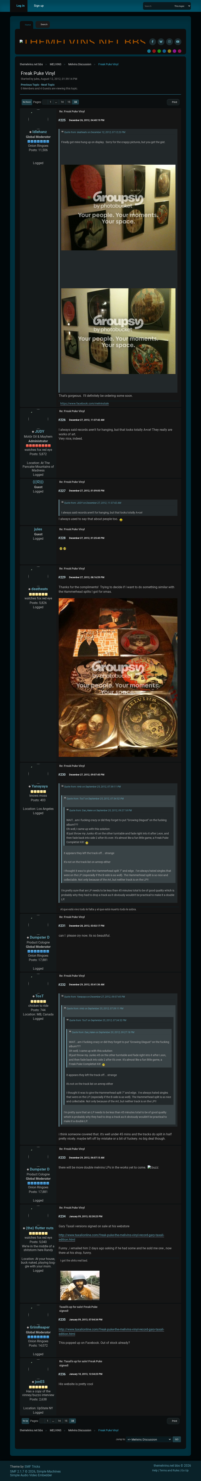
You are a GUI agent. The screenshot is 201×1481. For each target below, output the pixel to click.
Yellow (169, 51)
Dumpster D (39, 937)
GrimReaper (40, 1327)
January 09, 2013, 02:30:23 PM (85, 1216)
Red (154, 51)
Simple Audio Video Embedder (31, 1475)
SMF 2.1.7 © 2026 (22, 1471)
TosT (39, 996)
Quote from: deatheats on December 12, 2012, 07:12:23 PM (94, 132)
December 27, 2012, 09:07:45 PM (86, 774)
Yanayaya (40, 786)
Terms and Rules (169, 1470)
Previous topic (30, 84)
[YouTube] (178, 41)
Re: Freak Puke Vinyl (72, 111)
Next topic (48, 84)
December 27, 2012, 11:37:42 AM (86, 420)
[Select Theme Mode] (52, 6)
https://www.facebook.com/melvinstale (84, 403)
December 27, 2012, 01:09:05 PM (86, 490)
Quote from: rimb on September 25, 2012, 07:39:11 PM (92, 786)
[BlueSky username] (161, 41)
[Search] (171, 6)
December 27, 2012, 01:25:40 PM (86, 538)
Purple (174, 51)
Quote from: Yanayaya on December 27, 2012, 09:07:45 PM (94, 996)
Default (149, 51)
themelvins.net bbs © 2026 (172, 1465)
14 (62, 102)
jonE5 (40, 1381)
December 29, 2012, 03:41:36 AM (86, 984)
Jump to (120, 1439)
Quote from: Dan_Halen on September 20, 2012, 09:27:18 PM (100, 810)
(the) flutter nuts (40, 1228)
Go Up (25, 1420)
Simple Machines (49, 1471)
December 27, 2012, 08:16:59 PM (86, 577)
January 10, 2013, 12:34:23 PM (85, 1374)
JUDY (39, 431)
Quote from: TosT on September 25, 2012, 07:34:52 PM (95, 798)
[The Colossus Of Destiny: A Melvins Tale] (38, 159)
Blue (164, 51)
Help (155, 1470)
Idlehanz (39, 132)
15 (69, 102)
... (56, 102)
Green (159, 51)
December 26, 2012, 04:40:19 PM (86, 120)
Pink (179, 51)
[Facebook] (152, 41)
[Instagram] (169, 41)
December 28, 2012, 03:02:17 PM (86, 925)
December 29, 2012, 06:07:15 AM (86, 1157)
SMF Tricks (32, 1466)
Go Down (27, 102)
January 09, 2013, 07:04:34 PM (85, 1319)
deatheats (39, 589)
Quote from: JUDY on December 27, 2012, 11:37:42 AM (92, 503)
